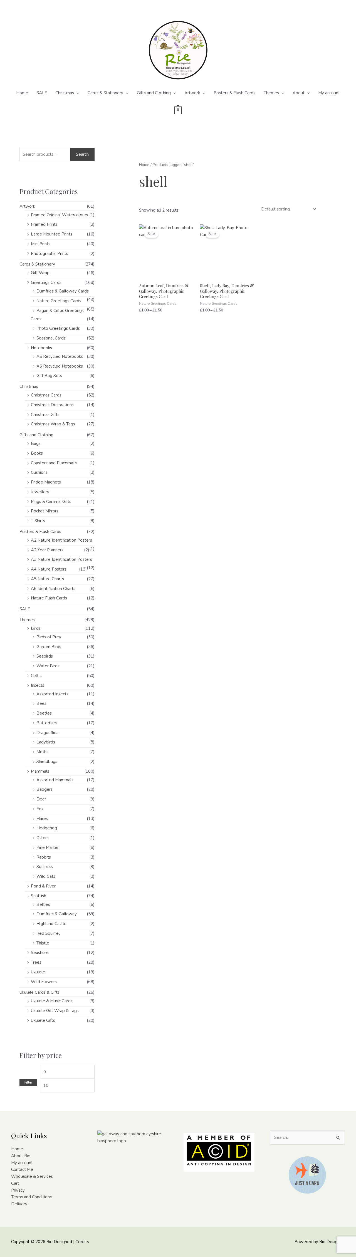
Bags (36, 443)
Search (82, 154)
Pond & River (43, 886)
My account (329, 93)
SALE (41, 93)
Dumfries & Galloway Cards (62, 291)
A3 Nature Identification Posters (61, 559)
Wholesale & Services (32, 1176)
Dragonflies (47, 732)
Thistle (42, 943)
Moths (42, 752)
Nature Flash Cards (49, 598)
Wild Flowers (44, 982)
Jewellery (40, 492)
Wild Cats (45, 876)
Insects (37, 685)
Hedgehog (46, 828)
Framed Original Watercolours (59, 215)
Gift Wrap (40, 273)
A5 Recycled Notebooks (59, 356)
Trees (36, 962)
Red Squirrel (48, 933)
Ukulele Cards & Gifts (39, 992)
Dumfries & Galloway (56, 914)
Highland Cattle (51, 923)
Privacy (18, 1190)
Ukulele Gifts (43, 1020)
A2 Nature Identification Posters (61, 540)
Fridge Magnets (46, 482)
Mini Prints (40, 244)
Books (37, 453)
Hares (42, 818)
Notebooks (41, 348)
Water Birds (48, 666)
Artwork (192, 93)
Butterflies (46, 723)
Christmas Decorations (52, 405)
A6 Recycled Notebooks (59, 366)
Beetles (44, 713)
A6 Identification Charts (53, 588)
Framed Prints (44, 224)
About (299, 93)
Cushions (39, 472)
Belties (43, 904)
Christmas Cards (46, 395)
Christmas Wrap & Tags (53, 424)
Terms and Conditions (31, 1197)
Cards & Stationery (105, 93)
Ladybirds (45, 742)
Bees (41, 703)
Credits (82, 1241)
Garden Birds (48, 646)
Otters (42, 838)
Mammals (40, 771)
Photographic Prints (49, 253)
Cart (15, 1183)
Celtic (36, 675)
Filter (28, 1082)
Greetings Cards (46, 282)
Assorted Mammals (54, 780)
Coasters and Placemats (54, 463)
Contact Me (22, 1169)
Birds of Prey (48, 637)
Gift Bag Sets (49, 375)
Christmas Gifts (45, 414)
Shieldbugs (46, 761)
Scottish (38, 896)
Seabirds (44, 656)
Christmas (64, 93)
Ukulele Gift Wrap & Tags (55, 1010)
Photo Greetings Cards (58, 328)
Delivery (19, 1204)
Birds (36, 628)
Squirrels (44, 866)
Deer (41, 799)
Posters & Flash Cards (234, 93)
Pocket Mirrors (44, 511)
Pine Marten (48, 847)
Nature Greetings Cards (58, 301)
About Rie (20, 1156)
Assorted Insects (52, 694)
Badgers (44, 789)
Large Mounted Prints (51, 234)
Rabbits (43, 857)
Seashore (40, 952)
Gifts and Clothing (154, 93)
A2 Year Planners (47, 550)
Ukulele (38, 972)
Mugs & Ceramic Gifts (51, 501)
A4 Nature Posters (48, 569)
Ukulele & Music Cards (52, 1001)
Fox (40, 809)
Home (22, 93)
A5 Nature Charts (47, 579)
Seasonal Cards (51, 338)
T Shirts (38, 521)
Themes (271, 93)
